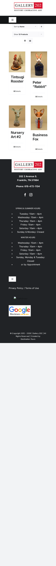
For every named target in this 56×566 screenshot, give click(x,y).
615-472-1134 (32, 186)
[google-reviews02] (20, 306)
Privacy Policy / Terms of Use (24, 288)
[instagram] (30, 194)
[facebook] (25, 194)
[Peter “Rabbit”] (39, 64)
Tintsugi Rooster (17, 79)
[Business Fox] (39, 117)
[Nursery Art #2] (17, 116)
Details (18, 91)
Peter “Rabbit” (39, 84)
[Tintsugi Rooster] (17, 61)
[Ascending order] (41, 26)
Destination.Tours (28, 339)
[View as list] (30, 40)
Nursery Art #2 (17, 134)
